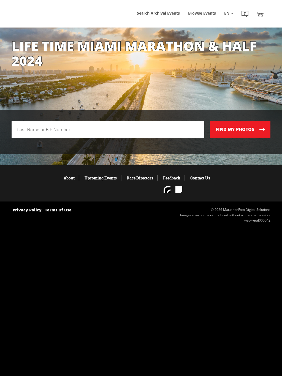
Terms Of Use (58, 209)
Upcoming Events (101, 178)
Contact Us (200, 178)
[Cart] (260, 14)
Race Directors (140, 178)
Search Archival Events (158, 13)
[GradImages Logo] (46, 18)
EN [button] (227, 13)
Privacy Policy (27, 209)
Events (202, 13)
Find (235, 129)
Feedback (171, 178)
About (69, 178)
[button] (245, 14)
